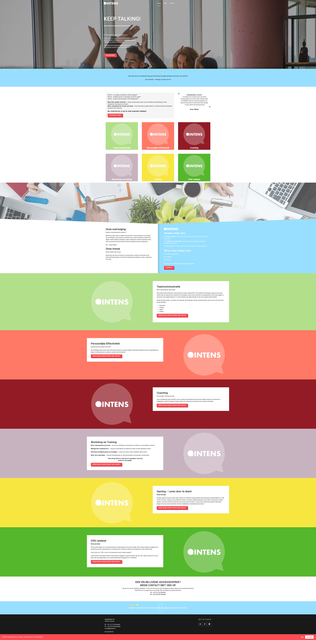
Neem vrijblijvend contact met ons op (172, 315)
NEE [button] (302, 637)
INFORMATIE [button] (39, 637)
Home (159, 3)
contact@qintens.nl (110, 628)
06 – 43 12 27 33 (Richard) (158, 592)
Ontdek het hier (115, 115)
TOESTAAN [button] (309, 637)
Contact (172, 3)
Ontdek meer (110, 55)
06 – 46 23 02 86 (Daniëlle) (158, 594)
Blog (165, 3)
